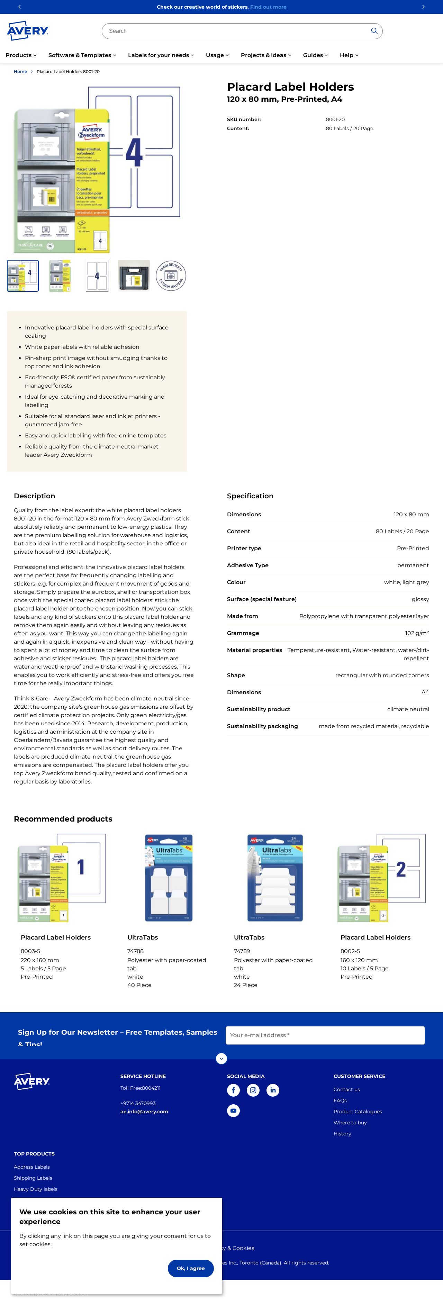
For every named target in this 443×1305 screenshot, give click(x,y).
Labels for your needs (158, 55)
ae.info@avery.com (144, 1111)
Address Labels (32, 1167)
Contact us (347, 1089)
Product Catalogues (358, 1111)
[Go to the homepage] (27, 32)
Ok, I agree (191, 1268)
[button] (23, 276)
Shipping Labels (33, 1178)
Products (18, 55)
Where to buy (350, 1123)
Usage (215, 55)
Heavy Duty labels (35, 1189)
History (342, 1134)
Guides (313, 55)
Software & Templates (79, 55)
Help (346, 55)
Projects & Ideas (263, 55)
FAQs (340, 1100)
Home (20, 71)
